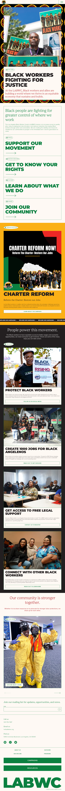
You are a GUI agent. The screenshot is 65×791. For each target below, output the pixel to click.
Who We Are (17, 753)
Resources (32, 768)
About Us (18, 750)
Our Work (47, 750)
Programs (47, 753)
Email (5, 706)
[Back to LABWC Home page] (3, 2)
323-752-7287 (8, 722)
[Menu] (62, 2)
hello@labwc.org (9, 729)
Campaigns (33, 760)
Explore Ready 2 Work (14, 685)
